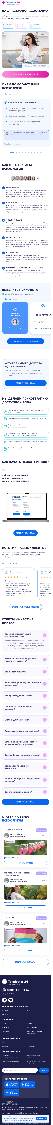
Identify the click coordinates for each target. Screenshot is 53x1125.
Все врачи (5, 1010)
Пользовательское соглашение (33, 1057)
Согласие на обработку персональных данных (10, 1063)
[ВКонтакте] (10, 1000)
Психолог (30, 1010)
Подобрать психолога (12, 144)
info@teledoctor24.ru (9, 994)
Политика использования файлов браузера (36, 1063)
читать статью (25, 863)
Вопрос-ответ (32, 1027)
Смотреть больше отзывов (25, 607)
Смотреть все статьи (25, 962)
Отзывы (29, 1023)
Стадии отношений (13, 829)
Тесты (4, 1043)
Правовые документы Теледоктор (34, 1032)
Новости (5, 1047)
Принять (41, 1119)
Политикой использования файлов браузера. (19, 1120)
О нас (4, 1023)
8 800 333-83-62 (18, 990)
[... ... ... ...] (46, 3)
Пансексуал (9, 917)
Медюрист (5, 1014)
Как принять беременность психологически (17, 874)
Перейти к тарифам (25, 383)
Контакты (5, 1027)
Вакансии (5, 1031)
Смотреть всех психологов (25, 341)
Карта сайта (31, 1047)
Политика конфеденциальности (10, 1057)
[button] (12, 152)
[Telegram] (4, 1000)
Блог (28, 1043)
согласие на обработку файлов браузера (15, 1118)
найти (44, 1070)
